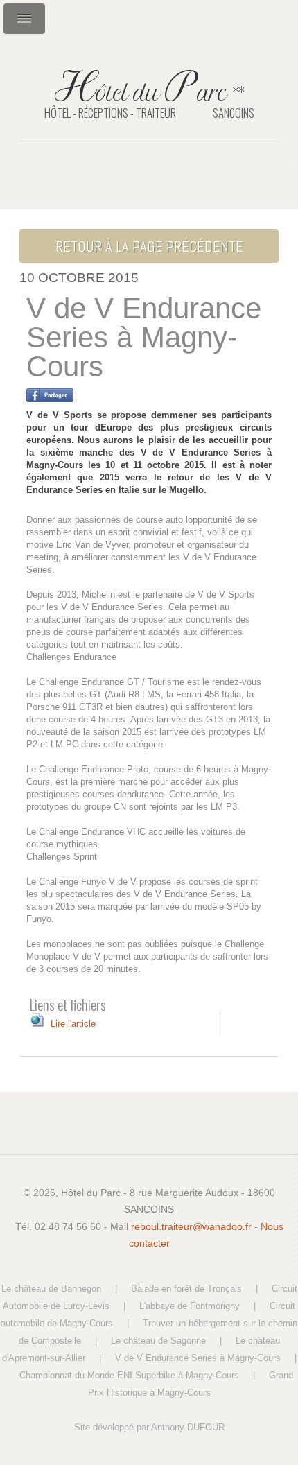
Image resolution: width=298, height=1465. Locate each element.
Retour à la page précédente (149, 246)
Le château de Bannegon (51, 1288)
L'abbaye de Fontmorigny (189, 1306)
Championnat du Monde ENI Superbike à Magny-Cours (129, 1375)
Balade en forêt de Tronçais (186, 1288)
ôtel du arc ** (149, 90)
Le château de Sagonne (158, 1340)
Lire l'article (73, 1023)
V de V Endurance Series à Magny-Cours (198, 1358)
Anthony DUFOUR (188, 1427)
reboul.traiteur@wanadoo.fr (191, 1226)
